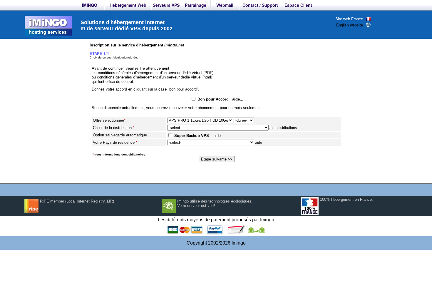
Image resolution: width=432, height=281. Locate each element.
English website (349, 25)
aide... (237, 99)
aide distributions (283, 128)
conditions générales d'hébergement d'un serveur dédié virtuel (150, 73)
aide (217, 135)
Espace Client (298, 5)
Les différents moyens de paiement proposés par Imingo (216, 219)
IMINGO (89, 5)
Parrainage (195, 5)
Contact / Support (260, 5)
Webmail (224, 5)
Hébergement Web (128, 5)
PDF (208, 73)
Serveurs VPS (166, 5)
